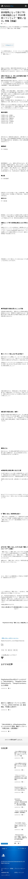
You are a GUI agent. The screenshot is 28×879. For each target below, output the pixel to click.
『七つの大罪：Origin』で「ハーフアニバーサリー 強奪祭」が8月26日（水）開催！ (21, 825)
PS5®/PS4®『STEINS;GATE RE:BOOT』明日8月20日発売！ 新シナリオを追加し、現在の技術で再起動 (21, 801)
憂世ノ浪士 (16, 650)
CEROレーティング (19, 872)
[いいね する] (8, 688)
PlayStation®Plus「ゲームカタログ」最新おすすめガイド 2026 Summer (21, 788)
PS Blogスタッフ (9, 45)
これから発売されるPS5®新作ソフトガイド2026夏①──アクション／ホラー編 (21, 765)
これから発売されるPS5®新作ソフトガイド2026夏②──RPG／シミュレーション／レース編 (21, 753)
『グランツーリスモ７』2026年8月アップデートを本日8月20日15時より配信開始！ (21, 777)
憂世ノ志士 (10, 650)
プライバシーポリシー (19, 868)
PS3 (6, 650)
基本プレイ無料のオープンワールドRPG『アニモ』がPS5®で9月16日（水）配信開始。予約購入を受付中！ (13, 705)
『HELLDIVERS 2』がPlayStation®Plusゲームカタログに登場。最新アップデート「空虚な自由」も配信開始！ (14, 726)
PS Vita (2, 650)
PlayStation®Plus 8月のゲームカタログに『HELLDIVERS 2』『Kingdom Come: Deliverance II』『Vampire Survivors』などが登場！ (14, 682)
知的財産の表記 (5, 872)
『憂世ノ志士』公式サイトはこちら (9, 638)
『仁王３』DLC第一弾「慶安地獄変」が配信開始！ (21, 811)
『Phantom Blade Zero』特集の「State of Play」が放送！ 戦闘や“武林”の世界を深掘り (21, 837)
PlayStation (8, 6)
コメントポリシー (5, 875)
